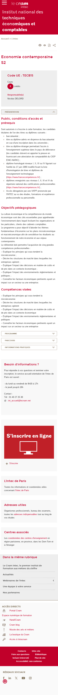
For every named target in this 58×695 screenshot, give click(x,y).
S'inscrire (13, 463)
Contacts (22, 651)
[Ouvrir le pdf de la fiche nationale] (49, 45)
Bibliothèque (41, 654)
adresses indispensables (25, 514)
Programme (11, 334)
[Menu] (4, 3)
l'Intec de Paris (22, 490)
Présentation (12, 112)
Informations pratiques (17, 347)
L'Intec (14, 39)
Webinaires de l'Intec (14, 580)
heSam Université (21, 658)
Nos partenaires (11, 592)
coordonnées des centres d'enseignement (28, 538)
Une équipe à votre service (17, 586)
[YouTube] (23, 678)
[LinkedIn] (9, 678)
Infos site (36, 651)
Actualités (8, 574)
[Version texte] (44, 45)
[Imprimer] (40, 45)
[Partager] (54, 45)
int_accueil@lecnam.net (19, 400)
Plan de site (40, 658)
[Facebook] (4, 678)
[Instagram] (30, 678)
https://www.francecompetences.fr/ (23, 177)
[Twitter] (16, 678)
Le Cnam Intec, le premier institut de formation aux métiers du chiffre (22, 567)
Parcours (10, 341)
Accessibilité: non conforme (29, 661)
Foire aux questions (20, 654)
